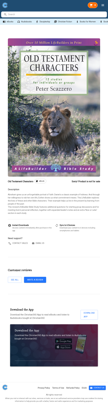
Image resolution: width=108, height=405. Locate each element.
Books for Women (86, 21)
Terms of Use (58, 388)
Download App (89, 315)
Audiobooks (24, 21)
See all (15, 280)
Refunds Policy (73, 388)
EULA (84, 388)
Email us (40, 243)
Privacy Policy (44, 388)
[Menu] (103, 5)
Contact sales (20, 243)
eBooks (8, 21)
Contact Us (97, 388)
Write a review (35, 280)
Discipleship (43, 21)
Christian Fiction (63, 21)
